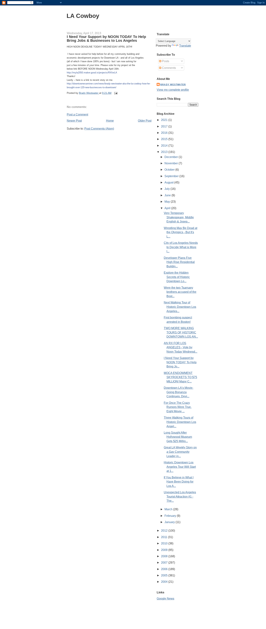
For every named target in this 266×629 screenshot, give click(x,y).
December (171, 157)
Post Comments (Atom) (99, 128)
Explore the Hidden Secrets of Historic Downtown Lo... (177, 277)
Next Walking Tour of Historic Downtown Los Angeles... (180, 307)
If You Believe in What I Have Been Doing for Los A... (178, 481)
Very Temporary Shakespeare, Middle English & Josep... (179, 217)
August (169, 182)
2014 (164, 145)
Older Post (144, 120)
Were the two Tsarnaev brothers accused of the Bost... (180, 292)
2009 (164, 549)
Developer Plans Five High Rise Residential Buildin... (179, 262)
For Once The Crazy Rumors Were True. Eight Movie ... (177, 407)
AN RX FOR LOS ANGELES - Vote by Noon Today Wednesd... (180, 347)
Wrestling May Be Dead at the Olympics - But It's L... (180, 232)
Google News (165, 598)
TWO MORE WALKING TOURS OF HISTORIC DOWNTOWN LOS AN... (181, 332)
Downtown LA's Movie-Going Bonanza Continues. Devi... (178, 392)
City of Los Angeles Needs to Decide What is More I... (181, 247)
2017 (164, 126)
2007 (164, 562)
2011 (164, 537)
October (169, 169)
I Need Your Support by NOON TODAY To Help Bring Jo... (180, 362)
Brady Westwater (173, 84)
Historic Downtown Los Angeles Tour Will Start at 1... (180, 466)
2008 (164, 556)
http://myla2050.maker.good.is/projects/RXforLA (92, 72)
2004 (164, 581)
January (170, 522)
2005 (164, 575)
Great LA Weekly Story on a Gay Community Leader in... (180, 451)
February (170, 515)
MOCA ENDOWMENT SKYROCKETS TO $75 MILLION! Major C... (180, 377)
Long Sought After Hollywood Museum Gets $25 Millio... (178, 437)
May (167, 201)
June (168, 195)
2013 (164, 151)
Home (110, 120)
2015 (164, 139)
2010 (164, 543)
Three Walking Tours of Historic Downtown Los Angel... (180, 422)
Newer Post (74, 120)
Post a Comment (77, 114)
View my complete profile (173, 89)
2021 (164, 119)
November (171, 163)
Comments (168, 67)
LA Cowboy (83, 15)
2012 (164, 530)
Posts (165, 61)
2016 (164, 132)
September (171, 176)
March (168, 509)
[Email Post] (115, 93)
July (167, 188)
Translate (185, 45)
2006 (164, 569)
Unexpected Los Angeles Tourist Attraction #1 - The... (180, 496)
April (167, 208)
